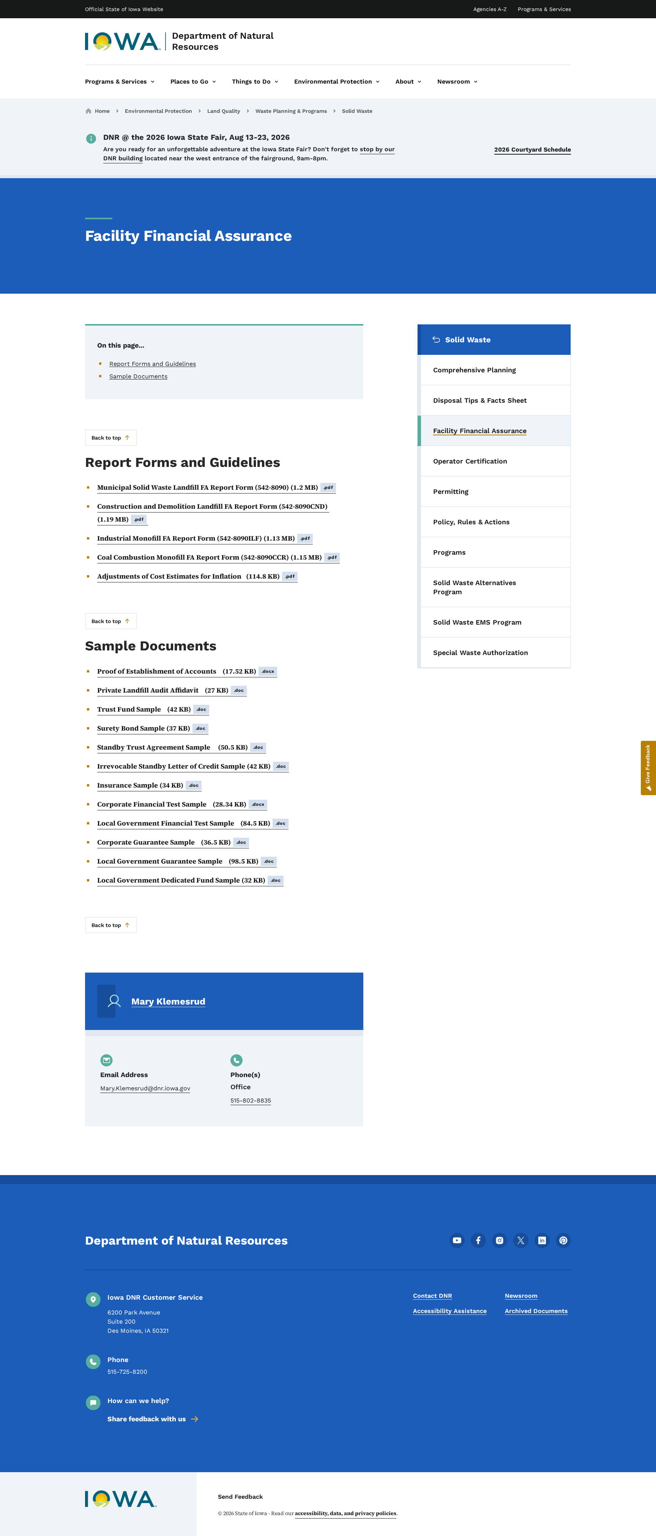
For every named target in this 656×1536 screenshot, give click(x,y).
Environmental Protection (158, 111)
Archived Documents (536, 1311)
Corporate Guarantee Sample (171, 842)
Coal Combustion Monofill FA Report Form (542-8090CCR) (217, 557)
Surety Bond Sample (151, 728)
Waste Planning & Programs (291, 111)
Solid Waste (357, 111)
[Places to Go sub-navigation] (214, 81)
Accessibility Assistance (450, 1311)
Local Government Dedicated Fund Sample (189, 880)
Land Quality (223, 111)
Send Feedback (240, 1496)
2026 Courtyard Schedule (532, 149)
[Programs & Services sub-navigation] (152, 81)
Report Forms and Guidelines (152, 363)
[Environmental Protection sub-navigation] (377, 81)
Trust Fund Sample (151, 709)
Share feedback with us (146, 1419)
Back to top (106, 438)
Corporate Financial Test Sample (180, 804)
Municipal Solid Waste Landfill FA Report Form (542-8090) (215, 487)
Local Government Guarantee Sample (185, 861)
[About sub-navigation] (419, 81)
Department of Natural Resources (223, 41)
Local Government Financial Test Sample (191, 823)
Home (102, 111)
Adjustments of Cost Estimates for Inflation (196, 576)
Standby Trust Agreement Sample (180, 747)
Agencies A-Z (490, 9)
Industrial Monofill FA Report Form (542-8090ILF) (203, 538)
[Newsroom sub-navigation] (475, 81)
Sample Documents (138, 376)
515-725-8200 (127, 1371)
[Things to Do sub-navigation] (276, 81)
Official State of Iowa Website (124, 9)
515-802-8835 (250, 1100)
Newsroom (521, 1295)
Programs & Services (544, 9)
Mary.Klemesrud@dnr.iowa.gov (145, 1088)
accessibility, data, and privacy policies (345, 1513)
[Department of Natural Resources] (123, 41)
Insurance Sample (148, 785)
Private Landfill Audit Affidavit (170, 690)
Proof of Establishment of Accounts (185, 671)
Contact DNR (432, 1295)
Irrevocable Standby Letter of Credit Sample (191, 766)
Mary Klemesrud (168, 1001)
